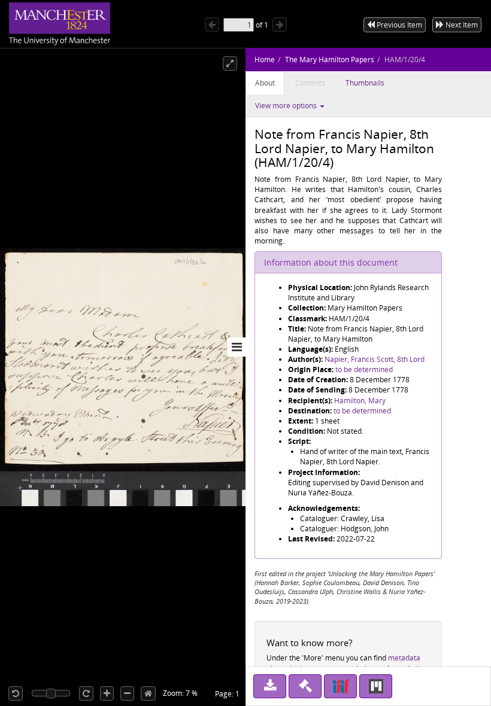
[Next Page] (279, 24)
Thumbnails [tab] (364, 83)
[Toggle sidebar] (237, 347)
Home (264, 59)
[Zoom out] (127, 693)
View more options (287, 106)
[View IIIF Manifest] (340, 686)
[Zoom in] (107, 693)
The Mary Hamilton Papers (329, 59)
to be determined (364, 369)
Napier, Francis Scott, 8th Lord (375, 359)
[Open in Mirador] (375, 686)
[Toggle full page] (230, 63)
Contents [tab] (310, 83)
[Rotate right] (86, 693)
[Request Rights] (305, 686)
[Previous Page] (212, 24)
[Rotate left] (15, 693)
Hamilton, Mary (360, 400)
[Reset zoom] (148, 693)
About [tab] (265, 83)
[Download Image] (269, 686)
